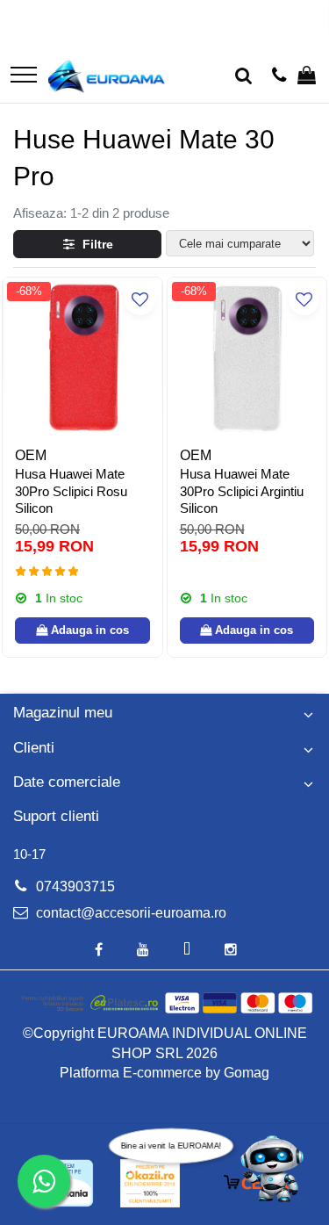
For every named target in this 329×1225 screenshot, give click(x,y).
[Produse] (23, 76)
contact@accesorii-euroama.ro (129, 912)
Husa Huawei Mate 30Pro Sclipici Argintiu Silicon (242, 490)
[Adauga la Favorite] (140, 300)
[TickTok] (186, 950)
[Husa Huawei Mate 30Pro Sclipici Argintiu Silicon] (247, 357)
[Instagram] (230, 950)
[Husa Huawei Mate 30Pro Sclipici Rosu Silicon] (82, 357)
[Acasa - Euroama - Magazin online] (106, 76)
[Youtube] (143, 950)
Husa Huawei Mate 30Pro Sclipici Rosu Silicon (71, 490)
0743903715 (73, 886)
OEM (30, 455)
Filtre (94, 244)
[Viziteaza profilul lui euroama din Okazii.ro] (150, 1183)
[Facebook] (99, 950)
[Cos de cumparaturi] (306, 76)
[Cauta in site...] (243, 76)
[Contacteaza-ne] (279, 76)
